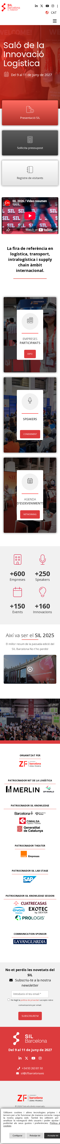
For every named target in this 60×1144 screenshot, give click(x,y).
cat (52, 13)
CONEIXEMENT (30, 434)
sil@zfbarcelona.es (32, 1073)
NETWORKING (30, 514)
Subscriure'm (30, 1015)
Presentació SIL (30, 118)
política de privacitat (30, 1000)
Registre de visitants (30, 178)
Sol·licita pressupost (30, 148)
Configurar (17, 1135)
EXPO (30, 353)
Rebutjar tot (35, 1135)
